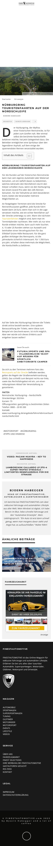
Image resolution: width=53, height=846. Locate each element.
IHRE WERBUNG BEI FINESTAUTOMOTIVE (22, 763)
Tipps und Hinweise (15, 434)
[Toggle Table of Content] (28, 155)
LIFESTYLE (7, 731)
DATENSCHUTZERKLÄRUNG (15, 795)
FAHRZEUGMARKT (11, 757)
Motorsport (11, 431)
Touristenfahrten (10, 218)
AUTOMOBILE (9, 707)
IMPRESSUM (8, 792)
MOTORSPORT (9, 725)
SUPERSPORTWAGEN (12, 713)
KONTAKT (7, 772)
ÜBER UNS (8, 754)
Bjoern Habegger (11, 116)
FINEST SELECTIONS (12, 760)
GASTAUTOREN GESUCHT (15, 766)
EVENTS (6, 728)
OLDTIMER (8, 719)
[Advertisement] (26, 34)
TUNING (6, 716)
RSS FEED (7, 769)
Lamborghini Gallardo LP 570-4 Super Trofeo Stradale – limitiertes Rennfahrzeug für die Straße (26, 471)
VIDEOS (6, 734)
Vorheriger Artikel (26, 453)
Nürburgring (29, 431)
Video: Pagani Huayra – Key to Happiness (26, 457)
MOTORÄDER (9, 722)
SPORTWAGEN (9, 710)
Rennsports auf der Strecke (15, 372)
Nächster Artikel (26, 464)
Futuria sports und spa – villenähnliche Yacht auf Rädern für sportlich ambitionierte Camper (33, 356)
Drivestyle (7, 121)
